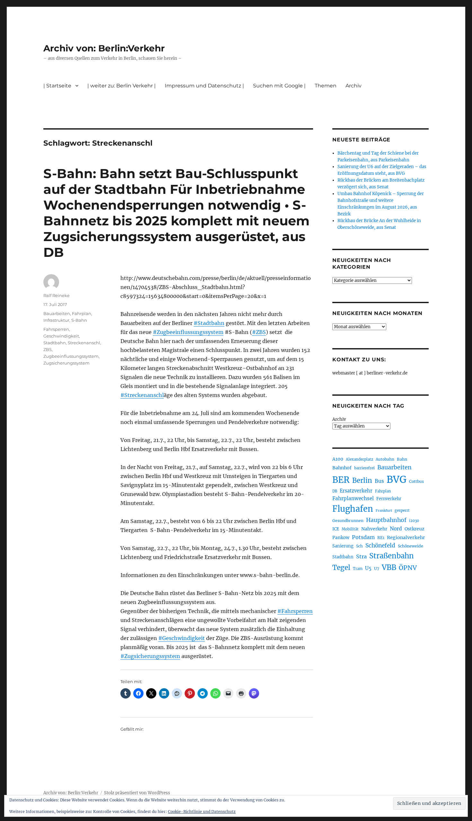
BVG (396, 479)
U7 (376, 568)
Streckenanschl (84, 342)
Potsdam (363, 537)
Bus (379, 481)
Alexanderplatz (359, 459)
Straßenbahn (391, 555)
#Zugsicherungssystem (150, 656)
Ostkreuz (414, 529)
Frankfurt (384, 511)
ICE (335, 529)
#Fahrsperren (295, 611)
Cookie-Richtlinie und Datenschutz (202, 811)
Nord (396, 529)
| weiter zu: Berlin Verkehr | (121, 86)
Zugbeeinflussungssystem (71, 356)
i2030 (414, 521)
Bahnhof (342, 468)
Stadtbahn (54, 342)
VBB (389, 567)
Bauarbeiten (56, 313)
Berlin (362, 480)
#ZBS (259, 332)
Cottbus (416, 481)
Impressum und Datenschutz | (204, 86)
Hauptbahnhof (386, 520)
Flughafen (352, 509)
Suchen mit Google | (279, 86)
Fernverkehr (388, 498)
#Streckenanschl (142, 395)
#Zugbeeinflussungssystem (188, 332)
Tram (358, 568)
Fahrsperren (56, 329)
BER (341, 479)
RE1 (380, 537)
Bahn (402, 459)
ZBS (47, 349)
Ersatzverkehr (356, 491)
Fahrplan (81, 313)
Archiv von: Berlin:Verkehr (104, 48)
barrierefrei (364, 468)
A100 (337, 459)
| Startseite (57, 86)
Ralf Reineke (56, 295)
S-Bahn (79, 320)
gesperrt (402, 510)
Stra (361, 556)
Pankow (340, 537)
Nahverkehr (374, 529)
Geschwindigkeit (61, 335)
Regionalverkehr (406, 537)
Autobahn (385, 459)
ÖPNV (408, 568)
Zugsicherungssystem (66, 362)
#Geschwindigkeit (181, 638)
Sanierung (343, 546)
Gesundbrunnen (347, 520)
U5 (368, 568)
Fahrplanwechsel (353, 498)
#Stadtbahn (209, 323)
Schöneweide (410, 546)
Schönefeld (380, 545)
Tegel (341, 568)
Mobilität (350, 529)
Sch (359, 546)
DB (334, 491)
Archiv (339, 419)
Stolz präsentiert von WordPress (137, 793)
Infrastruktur (56, 320)
